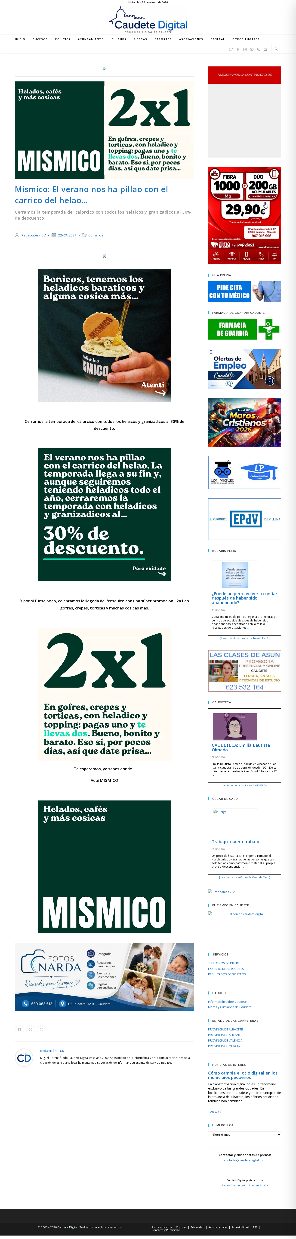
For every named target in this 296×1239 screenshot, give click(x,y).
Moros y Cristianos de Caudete (229, 1007)
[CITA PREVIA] (244, 291)
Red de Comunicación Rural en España (245, 1185)
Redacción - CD (33, 235)
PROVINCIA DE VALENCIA (225, 1040)
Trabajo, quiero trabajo (235, 841)
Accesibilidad (240, 1227)
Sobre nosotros (161, 1227)
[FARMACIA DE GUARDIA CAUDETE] (244, 329)
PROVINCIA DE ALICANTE (225, 1035)
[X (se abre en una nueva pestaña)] (231, 48)
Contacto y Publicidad (165, 1230)
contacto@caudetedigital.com (244, 1160)
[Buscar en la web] (276, 48)
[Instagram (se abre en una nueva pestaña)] (244, 48)
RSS (255, 1227)
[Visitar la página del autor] (24, 1057)
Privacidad (197, 1227)
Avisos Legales (218, 1227)
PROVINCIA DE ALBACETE (225, 1029)
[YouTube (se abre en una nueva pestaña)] (251, 48)
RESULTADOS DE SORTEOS (227, 974)
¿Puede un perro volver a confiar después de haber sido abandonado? (244, 598)
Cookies (181, 1227)
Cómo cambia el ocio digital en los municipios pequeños (243, 1075)
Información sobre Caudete (227, 1002)
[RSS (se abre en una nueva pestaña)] (258, 48)
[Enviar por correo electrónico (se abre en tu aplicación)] (265, 48)
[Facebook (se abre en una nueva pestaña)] (237, 48)
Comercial (96, 235)
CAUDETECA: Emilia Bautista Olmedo (241, 747)
